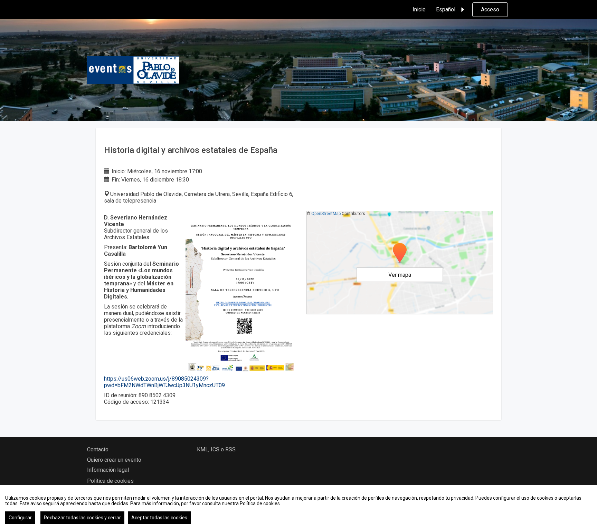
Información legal (108, 470)
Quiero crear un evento (114, 460)
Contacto (97, 449)
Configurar (20, 517)
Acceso (490, 9)
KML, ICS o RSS (216, 449)
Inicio (419, 9)
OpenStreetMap (326, 213)
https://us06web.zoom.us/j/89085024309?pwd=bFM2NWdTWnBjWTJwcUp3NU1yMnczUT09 (164, 382)
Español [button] (445, 9)
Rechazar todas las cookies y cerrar (82, 517)
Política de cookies (110, 481)
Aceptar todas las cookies (159, 517)
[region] (298, 507)
